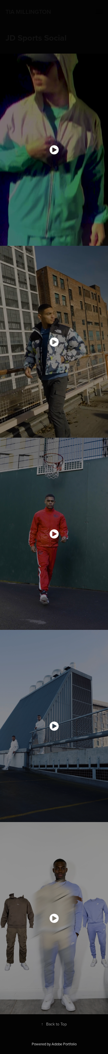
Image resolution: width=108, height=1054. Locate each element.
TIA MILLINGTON (28, 11)
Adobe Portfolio (64, 1044)
